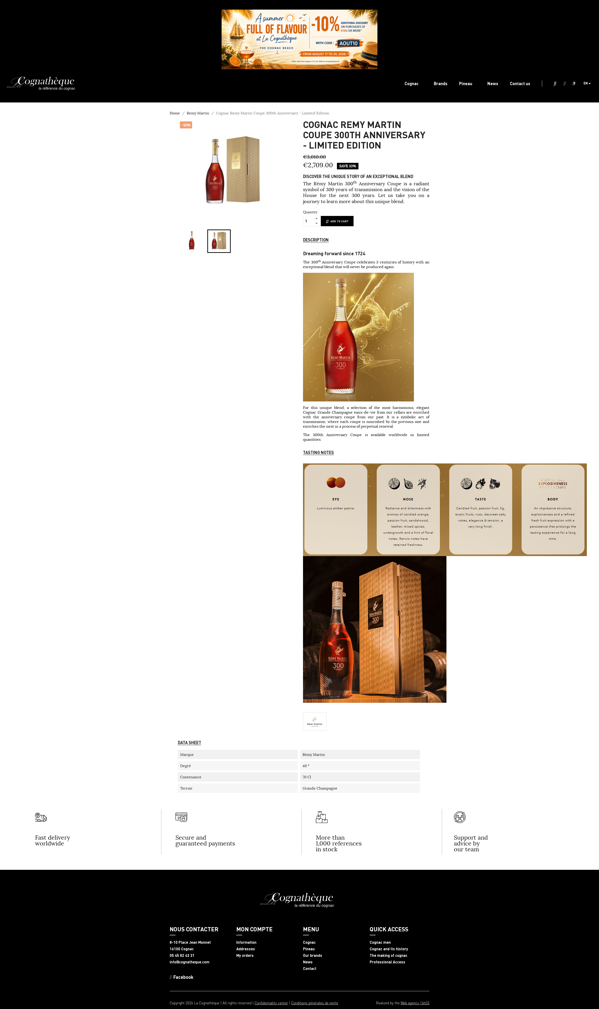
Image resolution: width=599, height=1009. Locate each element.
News (308, 962)
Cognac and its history (389, 949)
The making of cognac (388, 955)
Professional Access (387, 962)
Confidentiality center (271, 1002)
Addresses (245, 949)
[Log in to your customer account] (564, 83)
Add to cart (339, 221)
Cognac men (380, 942)
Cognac (309, 942)
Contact (309, 968)
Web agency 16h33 (415, 1002)
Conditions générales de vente (314, 1002)
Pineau (309, 949)
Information (246, 942)
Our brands (312, 955)
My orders (245, 955)
